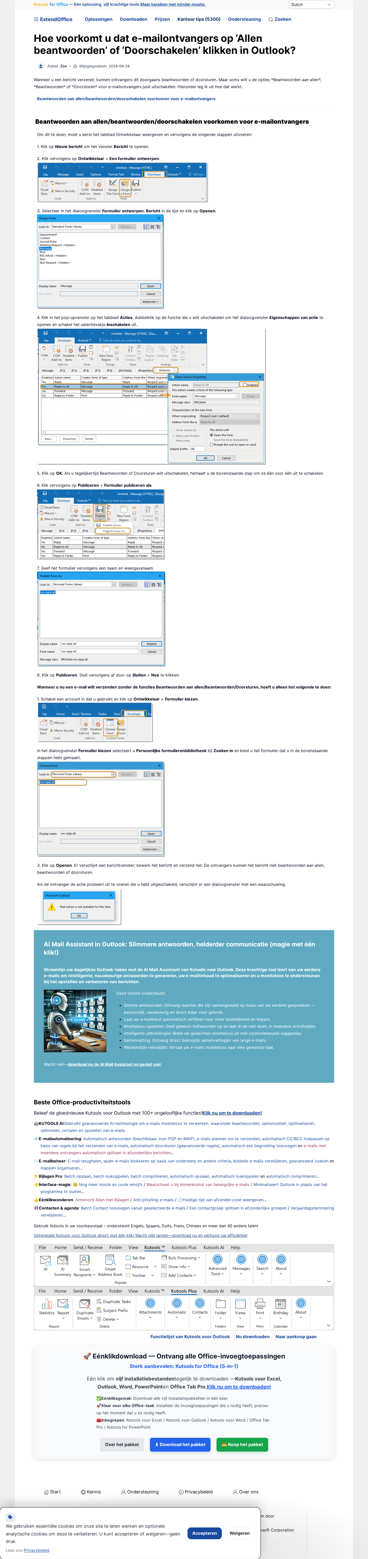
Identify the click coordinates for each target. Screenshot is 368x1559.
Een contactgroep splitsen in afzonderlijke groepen (238, 1207)
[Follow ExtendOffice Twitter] (49, 1507)
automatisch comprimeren (291, 1176)
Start (55, 1470)
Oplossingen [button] (98, 19)
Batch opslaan (77, 1176)
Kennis (94, 1470)
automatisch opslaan (189, 1176)
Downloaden (133, 19)
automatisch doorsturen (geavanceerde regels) (175, 1145)
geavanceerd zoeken (308, 1160)
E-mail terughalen (84, 1160)
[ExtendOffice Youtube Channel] (61, 1507)
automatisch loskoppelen (235, 1176)
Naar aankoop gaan (296, 1315)
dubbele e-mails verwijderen (260, 1160)
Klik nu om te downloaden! (232, 1113)
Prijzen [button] (162, 19)
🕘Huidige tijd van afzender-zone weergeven (220, 1199)
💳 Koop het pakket (242, 1423)
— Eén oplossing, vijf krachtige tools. (120, 4)
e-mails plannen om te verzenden (228, 1138)
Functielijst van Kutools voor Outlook (190, 1315)
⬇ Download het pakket (180, 1423)
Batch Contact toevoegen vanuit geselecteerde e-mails (133, 1207)
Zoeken (283, 19)
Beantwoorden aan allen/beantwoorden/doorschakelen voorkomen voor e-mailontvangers (126, 98)
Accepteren (204, 1533)
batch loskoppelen (110, 1176)
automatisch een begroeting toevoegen (259, 1145)
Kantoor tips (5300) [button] (199, 19)
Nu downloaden (253, 1315)
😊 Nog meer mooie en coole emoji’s (107, 1184)
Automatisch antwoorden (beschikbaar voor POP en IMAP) (139, 1138)
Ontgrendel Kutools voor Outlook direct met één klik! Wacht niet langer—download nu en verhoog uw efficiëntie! (140, 1235)
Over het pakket (122, 1423)
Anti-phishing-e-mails (153, 1199)
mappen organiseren (60, 1167)
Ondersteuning (244, 19)
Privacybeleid (199, 1470)
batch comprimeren (149, 1176)
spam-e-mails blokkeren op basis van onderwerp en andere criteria (167, 1160)
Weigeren (240, 1533)
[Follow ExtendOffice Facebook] (38, 1507)
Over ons (248, 1470)
